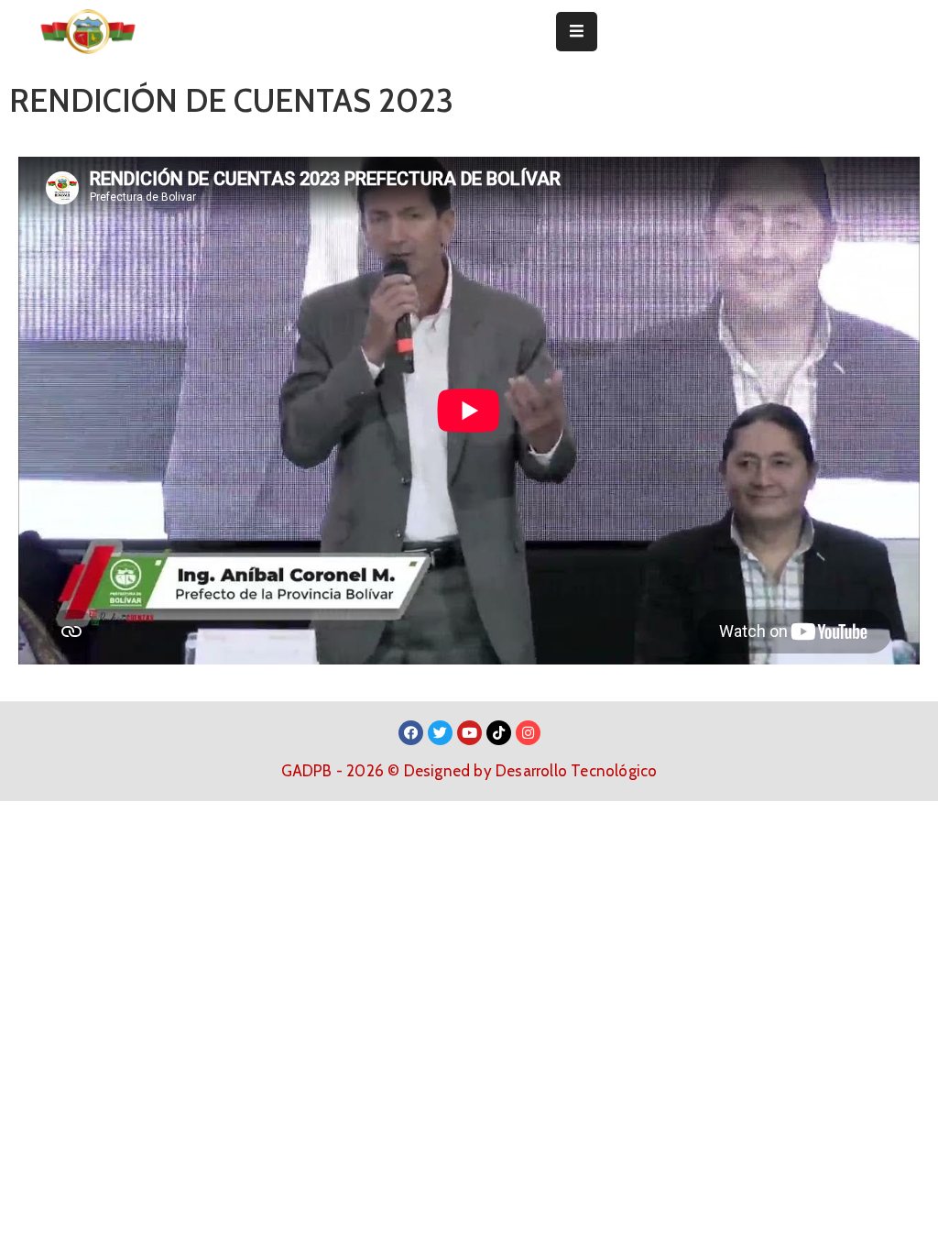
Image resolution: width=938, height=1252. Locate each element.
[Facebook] (410, 732)
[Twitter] (440, 732)
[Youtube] (469, 732)
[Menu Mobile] (576, 31)
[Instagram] (528, 732)
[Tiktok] (498, 732)
